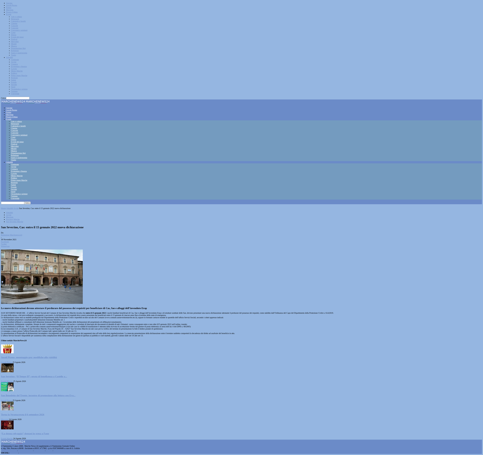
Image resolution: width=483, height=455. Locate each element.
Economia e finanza (19, 66)
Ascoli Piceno (11, 5)
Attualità (9, 57)
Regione (14, 78)
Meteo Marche (17, 71)
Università (15, 94)
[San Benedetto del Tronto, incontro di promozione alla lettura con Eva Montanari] (7, 390)
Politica (14, 73)
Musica (14, 46)
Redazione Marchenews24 (11, 235)
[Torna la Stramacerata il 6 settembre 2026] (7, 410)
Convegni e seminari (19, 30)
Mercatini (15, 41)
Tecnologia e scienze (19, 89)
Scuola (13, 82)
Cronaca (14, 64)
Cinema (14, 23)
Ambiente (15, 60)
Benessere (15, 19)
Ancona (9, 3)
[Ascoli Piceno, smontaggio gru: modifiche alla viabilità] (7, 352)
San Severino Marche (14, 222)
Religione (15, 51)
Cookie (56, 450)
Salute (13, 80)
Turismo (14, 91)
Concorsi (14, 28)
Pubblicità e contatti (9, 450)
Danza (13, 35)
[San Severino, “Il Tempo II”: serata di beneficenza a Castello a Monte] (7, 371)
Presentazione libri (18, 48)
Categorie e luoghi (18, 21)
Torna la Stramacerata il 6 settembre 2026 (22, 414)
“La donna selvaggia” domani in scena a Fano (25, 433)
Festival (14, 39)
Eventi (8, 14)
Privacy (49, 450)
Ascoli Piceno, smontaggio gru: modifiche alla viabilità (29, 357)
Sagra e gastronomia (19, 53)
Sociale (14, 85)
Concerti (14, 26)
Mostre (14, 44)
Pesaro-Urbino (12, 12)
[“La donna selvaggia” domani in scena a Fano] (7, 429)
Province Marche (13, 219)
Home (3, 208)
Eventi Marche (7, 381)
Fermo (8, 8)
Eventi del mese (17, 37)
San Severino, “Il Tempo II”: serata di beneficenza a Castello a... (34, 376)
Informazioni (39, 450)
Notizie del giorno (25, 450)
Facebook (14, 453)
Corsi (13, 32)
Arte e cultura (16, 17)
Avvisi (13, 62)
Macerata (9, 10)
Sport (13, 87)
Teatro (13, 55)
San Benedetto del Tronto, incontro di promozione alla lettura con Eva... (38, 395)
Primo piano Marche (19, 75)
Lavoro (14, 69)
